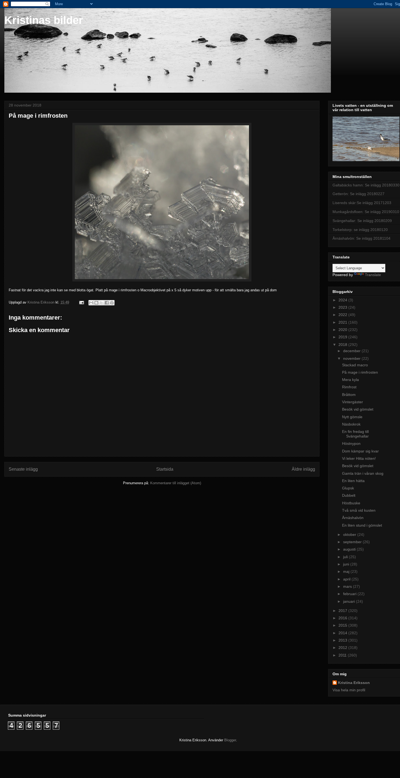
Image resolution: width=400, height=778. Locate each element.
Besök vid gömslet (357, 409)
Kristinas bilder (43, 20)
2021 (343, 322)
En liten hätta (353, 481)
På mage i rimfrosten (360, 372)
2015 (343, 625)
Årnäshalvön (353, 517)
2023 (343, 307)
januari (349, 601)
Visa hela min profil (349, 690)
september (353, 542)
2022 (343, 315)
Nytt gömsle (352, 417)
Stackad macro (355, 365)
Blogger (230, 740)
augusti (350, 549)
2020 (343, 329)
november (352, 358)
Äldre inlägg (303, 469)
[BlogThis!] (96, 302)
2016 (343, 618)
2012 (343, 647)
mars (348, 586)
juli (346, 557)
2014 (343, 633)
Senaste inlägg (23, 469)
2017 (343, 610)
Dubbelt (348, 495)
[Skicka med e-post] (91, 302)
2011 (343, 655)
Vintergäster (352, 402)
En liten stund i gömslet (362, 525)
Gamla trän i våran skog (362, 473)
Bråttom (349, 394)
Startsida (164, 469)
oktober (350, 534)
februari (350, 594)
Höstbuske (351, 503)
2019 (343, 337)
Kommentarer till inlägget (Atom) (175, 483)
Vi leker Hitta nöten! (359, 458)
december (352, 351)
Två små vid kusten (359, 510)
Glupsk (348, 488)
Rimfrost (349, 387)
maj (346, 571)
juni (346, 564)
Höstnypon (351, 443)
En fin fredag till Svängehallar (355, 433)
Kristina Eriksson (354, 682)
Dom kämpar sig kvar (360, 451)
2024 (343, 300)
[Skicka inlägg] (81, 302)
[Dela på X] (101, 302)
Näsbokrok (351, 424)
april (347, 579)
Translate (373, 275)
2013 (343, 640)
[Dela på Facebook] (106, 302)
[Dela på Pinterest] (112, 302)
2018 (343, 344)
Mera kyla (350, 379)
